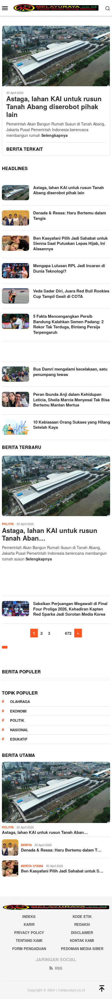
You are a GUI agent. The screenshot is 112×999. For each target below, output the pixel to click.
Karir (29, 924)
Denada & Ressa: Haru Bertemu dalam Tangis (69, 215)
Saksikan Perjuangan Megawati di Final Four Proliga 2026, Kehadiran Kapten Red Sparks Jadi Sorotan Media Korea (70, 608)
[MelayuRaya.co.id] (56, 7)
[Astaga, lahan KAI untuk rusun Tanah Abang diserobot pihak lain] (56, 56)
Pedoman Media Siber (82, 948)
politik (17, 720)
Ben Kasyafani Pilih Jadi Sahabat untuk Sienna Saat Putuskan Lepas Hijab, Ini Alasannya (70, 243)
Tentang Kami (29, 940)
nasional (19, 729)
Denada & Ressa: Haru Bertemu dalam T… (61, 849)
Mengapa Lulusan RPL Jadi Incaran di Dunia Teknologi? (69, 268)
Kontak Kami (82, 940)
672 (68, 633)
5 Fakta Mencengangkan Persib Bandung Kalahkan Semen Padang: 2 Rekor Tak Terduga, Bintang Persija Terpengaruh (68, 324)
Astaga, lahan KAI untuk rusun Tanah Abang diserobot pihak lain (54, 106)
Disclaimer (82, 932)
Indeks (29, 916)
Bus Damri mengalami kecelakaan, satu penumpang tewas (70, 371)
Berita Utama (32, 866)
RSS (58, 968)
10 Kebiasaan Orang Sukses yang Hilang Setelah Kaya (71, 424)
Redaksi (82, 924)
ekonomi (18, 711)
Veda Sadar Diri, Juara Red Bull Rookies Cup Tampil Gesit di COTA (71, 293)
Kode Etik (82, 916)
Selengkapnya (54, 135)
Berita (26, 845)
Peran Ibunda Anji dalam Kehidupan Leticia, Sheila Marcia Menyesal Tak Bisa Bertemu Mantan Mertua (71, 399)
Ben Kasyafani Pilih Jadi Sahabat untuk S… (62, 870)
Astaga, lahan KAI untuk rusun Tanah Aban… (49, 534)
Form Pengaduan (29, 948)
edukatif (18, 739)
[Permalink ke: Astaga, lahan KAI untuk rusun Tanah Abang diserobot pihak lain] (56, 486)
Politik (8, 524)
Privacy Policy (29, 932)
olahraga (20, 701)
